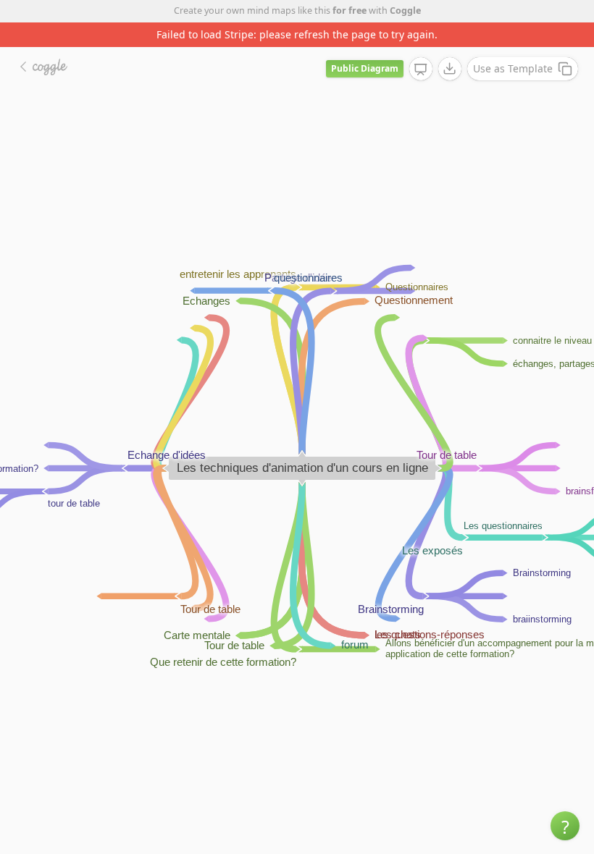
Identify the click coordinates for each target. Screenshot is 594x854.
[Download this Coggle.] (449, 68)
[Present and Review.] (420, 69)
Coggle (405, 10)
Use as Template (513, 68)
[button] (565, 825)
